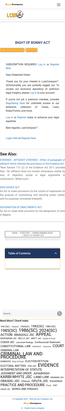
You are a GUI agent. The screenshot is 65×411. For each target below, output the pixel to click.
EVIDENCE (48, 365)
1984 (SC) (50, 326)
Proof (48, 385)
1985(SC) (8, 330)
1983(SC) (37, 326)
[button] (55, 253)
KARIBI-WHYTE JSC (16, 377)
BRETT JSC (36, 338)
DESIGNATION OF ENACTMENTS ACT (21, 207)
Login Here (12, 138)
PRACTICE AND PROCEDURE (22, 385)
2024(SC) (48, 330)
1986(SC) (28, 330)
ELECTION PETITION (36, 361)
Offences (25, 381)
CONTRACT (36, 347)
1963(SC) (15, 327)
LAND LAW (41, 377)
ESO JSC (32, 366)
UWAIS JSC (5, 389)
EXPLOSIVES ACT (10, 187)
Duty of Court (18, 361)
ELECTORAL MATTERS (13, 365)
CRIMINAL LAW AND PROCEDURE (21, 355)
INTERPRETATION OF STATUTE (21, 369)
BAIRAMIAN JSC (8, 338)
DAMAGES (5, 361)
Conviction (47, 347)
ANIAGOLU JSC (24, 334)
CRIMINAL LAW (9, 350)
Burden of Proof (49, 339)
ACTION (6, 334)
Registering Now (15, 103)
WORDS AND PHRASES (25, 389)
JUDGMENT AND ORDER (16, 373)
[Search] (59, 313)
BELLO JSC (24, 338)
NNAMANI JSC (57, 377)
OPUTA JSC (40, 381)
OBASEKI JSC (10, 381)
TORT (55, 385)
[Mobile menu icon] (59, 5)
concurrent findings (24, 342)
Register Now (28, 138)
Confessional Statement (47, 342)
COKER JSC (7, 342)
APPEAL (44, 334)
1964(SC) (25, 326)
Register (22, 117)
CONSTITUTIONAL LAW (15, 346)
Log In (42, 64)
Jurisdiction (41, 373)
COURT (58, 346)
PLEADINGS (56, 381)
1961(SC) (5, 326)
